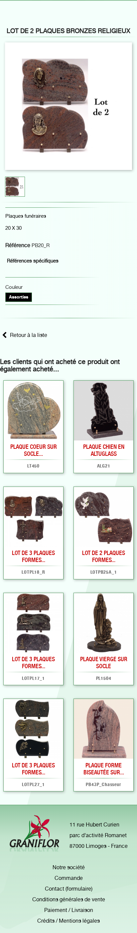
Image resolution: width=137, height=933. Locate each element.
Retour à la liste (28, 335)
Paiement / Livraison (68, 910)
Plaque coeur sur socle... (33, 450)
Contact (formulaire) (68, 889)
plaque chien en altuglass (103, 450)
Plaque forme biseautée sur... (103, 769)
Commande (69, 878)
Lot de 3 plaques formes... (33, 556)
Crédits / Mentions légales (68, 921)
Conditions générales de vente (68, 899)
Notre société (69, 867)
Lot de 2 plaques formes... (103, 556)
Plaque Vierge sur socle (103, 663)
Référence (17, 245)
